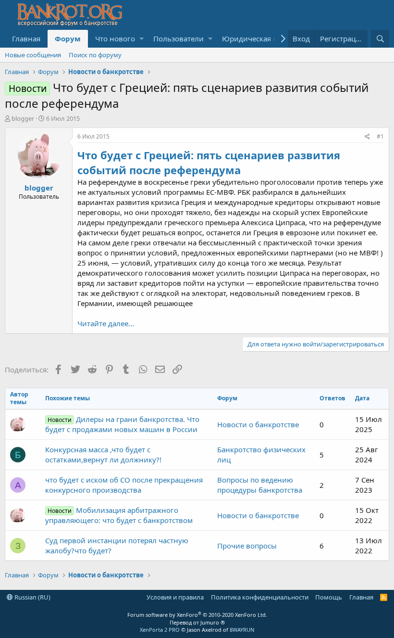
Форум (68, 38)
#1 (380, 136)
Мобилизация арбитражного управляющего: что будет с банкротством (119, 515)
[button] (141, 39)
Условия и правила (175, 597)
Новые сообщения (33, 55)
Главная (26, 38)
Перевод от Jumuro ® (197, 622)
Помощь (328, 597)
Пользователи (178, 38)
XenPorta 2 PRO (160, 629)
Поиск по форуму (95, 55)
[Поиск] (380, 39)
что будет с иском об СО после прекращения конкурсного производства (124, 485)
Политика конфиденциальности (259, 597)
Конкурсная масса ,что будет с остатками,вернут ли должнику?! (103, 454)
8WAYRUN (242, 629)
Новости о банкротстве (258, 424)
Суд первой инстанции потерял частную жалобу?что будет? (116, 545)
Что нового (115, 38)
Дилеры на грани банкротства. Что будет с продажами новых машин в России (122, 424)
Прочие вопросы (247, 545)
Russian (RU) (31, 597)
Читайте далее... (105, 323)
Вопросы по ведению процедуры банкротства (259, 485)
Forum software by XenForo (197, 614)
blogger (23, 118)
